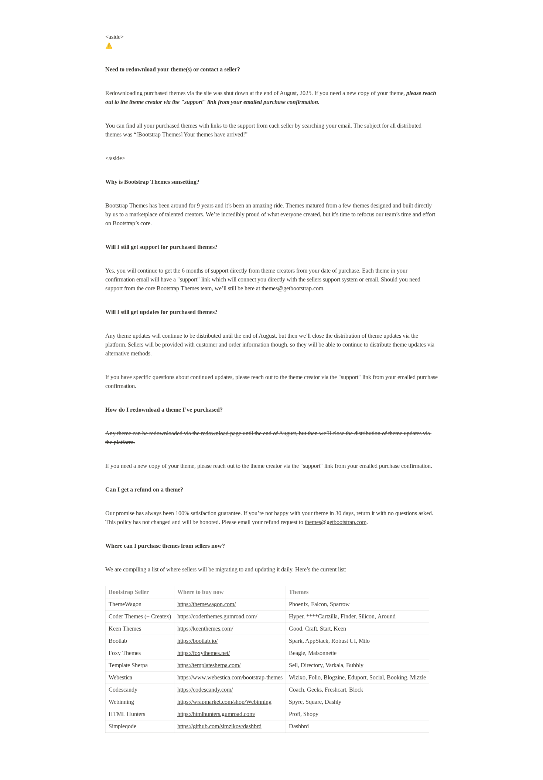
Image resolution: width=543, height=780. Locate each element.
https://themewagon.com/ (206, 604)
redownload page (221, 433)
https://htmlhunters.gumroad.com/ (216, 714)
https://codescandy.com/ (205, 689)
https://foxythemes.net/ (203, 653)
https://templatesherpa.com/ (208, 665)
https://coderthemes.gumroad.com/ (217, 616)
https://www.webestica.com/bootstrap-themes (230, 677)
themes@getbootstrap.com (292, 288)
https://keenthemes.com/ (205, 628)
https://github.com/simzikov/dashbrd (219, 726)
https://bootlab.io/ (197, 641)
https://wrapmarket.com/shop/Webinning (224, 702)
